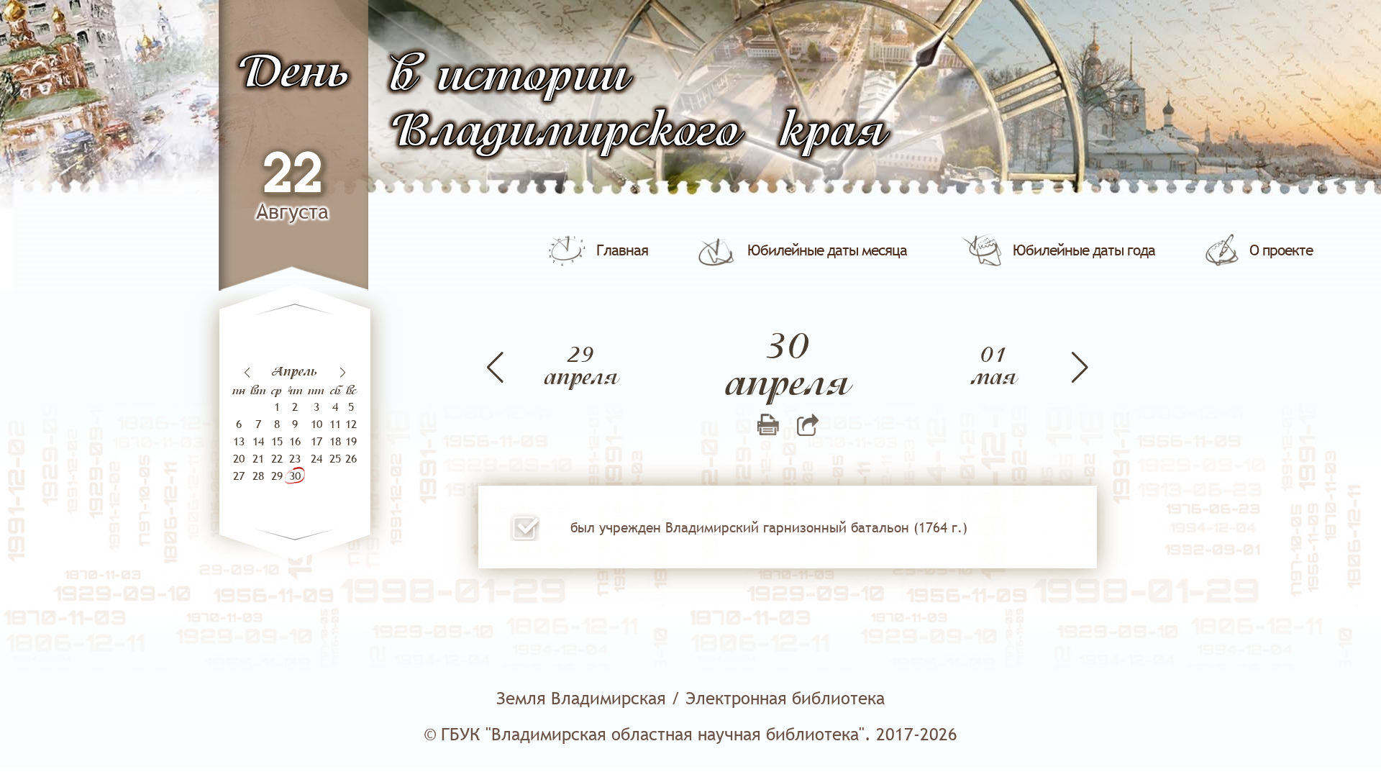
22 (293, 176)
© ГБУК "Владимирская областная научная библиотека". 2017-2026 (690, 734)
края (832, 132)
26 (351, 458)
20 (239, 458)
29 (277, 475)
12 (351, 424)
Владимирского (564, 132)
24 (316, 458)
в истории (509, 77)
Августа (292, 211)
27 (239, 475)
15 (277, 441)
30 (295, 475)
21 (258, 458)
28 (258, 475)
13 (239, 441)
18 (335, 441)
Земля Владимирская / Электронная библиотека (690, 698)
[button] (342, 372)
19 (351, 441)
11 (335, 424)
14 (258, 441)
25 (335, 458)
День (292, 73)
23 (295, 458)
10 (316, 424)
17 (316, 441)
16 (295, 441)
